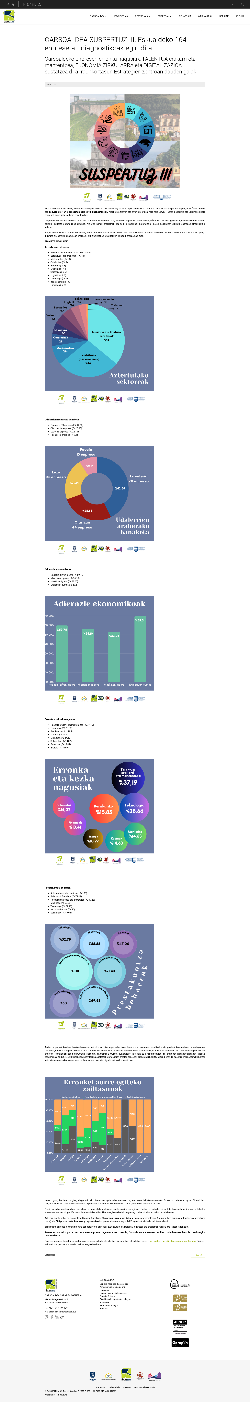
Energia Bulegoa (107, 1296)
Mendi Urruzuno (60, 1395)
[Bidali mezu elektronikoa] (7, 4)
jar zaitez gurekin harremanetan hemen (173, 1241)
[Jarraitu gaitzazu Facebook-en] (23, 4)
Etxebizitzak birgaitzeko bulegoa (115, 1299)
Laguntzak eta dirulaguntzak (113, 1293)
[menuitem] (97, 16)
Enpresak (104, 1290)
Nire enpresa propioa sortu (112, 1287)
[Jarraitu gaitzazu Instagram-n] (39, 4)
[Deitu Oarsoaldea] (12, 4)
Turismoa (104, 1302)
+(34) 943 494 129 (58, 1308)
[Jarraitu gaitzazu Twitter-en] (29, 4)
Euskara (103, 1308)
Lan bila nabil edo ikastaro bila (114, 1284)
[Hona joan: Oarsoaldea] (9, 16)
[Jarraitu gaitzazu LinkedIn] (34, 4)
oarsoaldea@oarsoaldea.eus (62, 1311)
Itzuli (197, 30)
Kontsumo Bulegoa (109, 1305)
